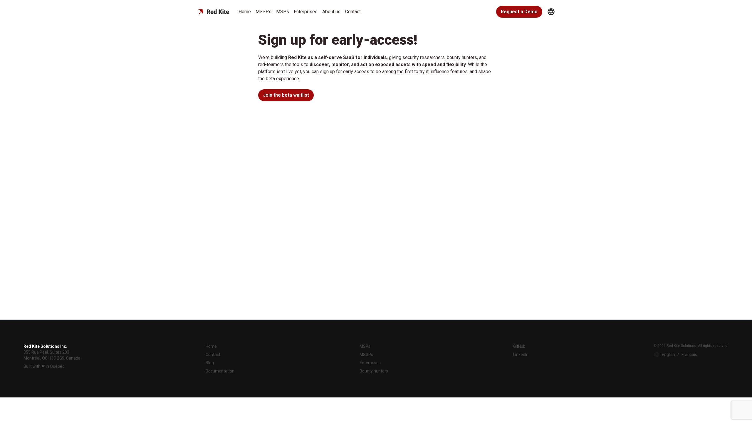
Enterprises (306, 11)
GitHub (519, 346)
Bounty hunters (374, 371)
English (668, 354)
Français (689, 354)
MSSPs (263, 11)
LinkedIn (520, 354)
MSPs (282, 11)
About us (331, 11)
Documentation (220, 371)
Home (245, 11)
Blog (210, 362)
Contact (353, 11)
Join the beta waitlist (286, 95)
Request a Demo (519, 11)
